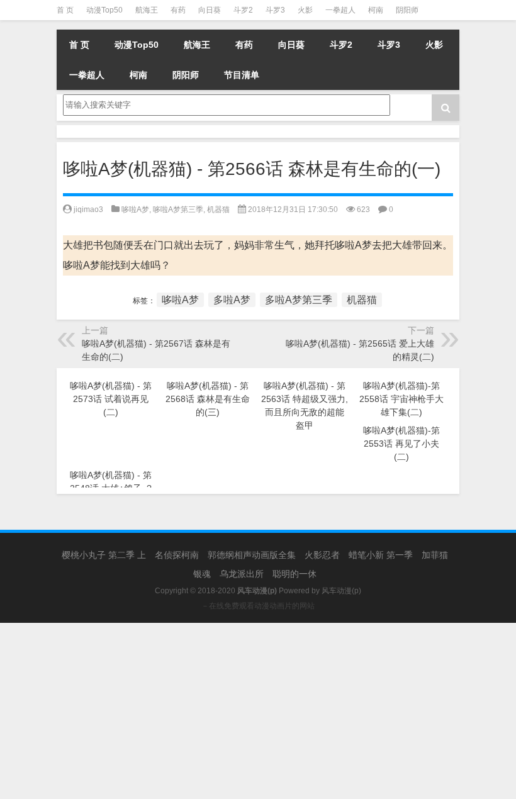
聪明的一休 (294, 574)
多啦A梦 (231, 299)
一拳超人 (340, 10)
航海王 (146, 10)
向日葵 (209, 10)
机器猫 (218, 209)
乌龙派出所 (242, 574)
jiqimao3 (88, 209)
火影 (305, 10)
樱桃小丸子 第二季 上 (104, 555)
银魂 (202, 574)
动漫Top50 (104, 10)
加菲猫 (435, 555)
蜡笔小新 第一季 (381, 555)
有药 (178, 10)
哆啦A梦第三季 (178, 209)
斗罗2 (243, 10)
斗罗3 (275, 10)
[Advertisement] (258, 711)
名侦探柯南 (177, 555)
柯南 (375, 10)
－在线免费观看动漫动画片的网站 (258, 605)
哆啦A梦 (135, 209)
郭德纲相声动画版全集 (252, 555)
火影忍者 (322, 555)
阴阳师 (407, 10)
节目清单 (241, 75)
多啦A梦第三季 (298, 299)
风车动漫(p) (341, 590)
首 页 (65, 10)
